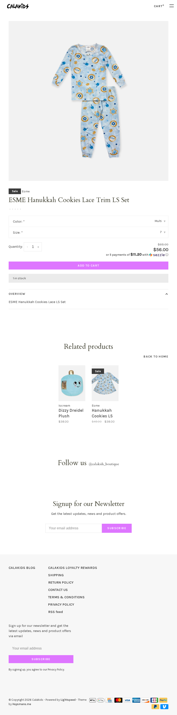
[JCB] (154, 701)
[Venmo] (164, 708)
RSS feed (55, 612)
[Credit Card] (109, 701)
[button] (137, 255)
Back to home (156, 356)
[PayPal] (163, 701)
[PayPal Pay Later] (156, 708)
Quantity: (16, 246)
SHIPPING (56, 575)
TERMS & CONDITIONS (66, 597)
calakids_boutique (103, 464)
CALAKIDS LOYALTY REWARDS (72, 568)
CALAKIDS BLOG (22, 568)
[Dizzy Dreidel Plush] (71, 383)
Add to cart (88, 265)
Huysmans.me (21, 704)
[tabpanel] (88, 101)
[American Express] (136, 701)
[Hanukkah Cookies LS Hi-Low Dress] (105, 383)
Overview (17, 294)
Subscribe (116, 528)
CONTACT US (58, 590)
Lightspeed (68, 699)
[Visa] (127, 701)
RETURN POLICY (61, 582)
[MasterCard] (118, 701)
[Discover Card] (145, 701)
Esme (26, 191)
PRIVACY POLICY (61, 604)
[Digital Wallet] (96, 701)
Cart (159, 6)
